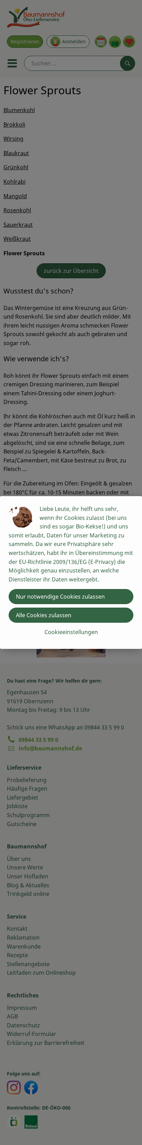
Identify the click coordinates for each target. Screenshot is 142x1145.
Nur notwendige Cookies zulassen (60, 596)
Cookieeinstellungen (71, 632)
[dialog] (71, 572)
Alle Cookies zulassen (43, 615)
